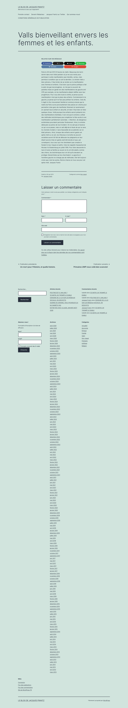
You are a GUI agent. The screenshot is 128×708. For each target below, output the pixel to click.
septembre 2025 (55, 353)
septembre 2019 (55, 520)
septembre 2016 (55, 581)
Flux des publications (24, 685)
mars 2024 (53, 399)
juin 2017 (52, 558)
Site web (44, 225)
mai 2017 (52, 561)
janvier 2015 (53, 629)
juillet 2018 (53, 535)
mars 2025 (53, 368)
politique (84, 343)
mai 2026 (53, 333)
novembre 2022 (55, 439)
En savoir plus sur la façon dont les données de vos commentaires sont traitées (63, 252)
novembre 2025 (55, 348)
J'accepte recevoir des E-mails (30, 346)
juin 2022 (53, 452)
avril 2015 (53, 621)
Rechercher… (22, 289)
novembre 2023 (55, 409)
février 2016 (53, 599)
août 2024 (53, 386)
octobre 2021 (54, 472)
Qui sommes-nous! (73, 14)
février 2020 (54, 508)
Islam (83, 336)
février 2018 (53, 546)
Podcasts (85, 341)
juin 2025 (53, 361)
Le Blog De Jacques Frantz (31, 7)
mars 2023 (53, 429)
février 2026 (54, 341)
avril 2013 (53, 669)
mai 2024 (53, 394)
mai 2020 (53, 500)
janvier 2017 (53, 571)
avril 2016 (53, 594)
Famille (84, 333)
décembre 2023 (55, 406)
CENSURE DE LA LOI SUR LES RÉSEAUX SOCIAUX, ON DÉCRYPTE (95, 302)
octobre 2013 (54, 654)
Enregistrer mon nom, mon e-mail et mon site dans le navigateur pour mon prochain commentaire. (65, 236)
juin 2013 (52, 664)
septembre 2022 (55, 444)
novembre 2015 (55, 606)
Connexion (21, 682)
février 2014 (53, 649)
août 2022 (53, 447)
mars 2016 (53, 596)
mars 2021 (53, 490)
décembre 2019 (55, 513)
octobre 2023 (54, 411)
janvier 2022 (54, 465)
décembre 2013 (55, 652)
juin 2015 (52, 616)
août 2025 (53, 356)
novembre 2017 (55, 551)
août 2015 (53, 611)
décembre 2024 (55, 376)
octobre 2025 (54, 351)
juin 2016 (52, 588)
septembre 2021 (55, 475)
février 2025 (54, 371)
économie (85, 328)
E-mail (67, 216)
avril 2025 (53, 366)
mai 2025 (53, 363)
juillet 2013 (53, 662)
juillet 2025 (53, 358)
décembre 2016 (55, 573)
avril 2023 (53, 427)
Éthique (84, 331)
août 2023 (53, 417)
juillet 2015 (53, 614)
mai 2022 (53, 454)
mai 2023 (53, 424)
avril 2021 (53, 487)
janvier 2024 (54, 404)
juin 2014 (53, 639)
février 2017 (53, 568)
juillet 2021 (53, 480)
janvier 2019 (53, 530)
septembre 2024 (55, 384)
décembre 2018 (55, 533)
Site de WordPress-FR (25, 690)
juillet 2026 (53, 328)
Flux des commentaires (25, 687)
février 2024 (54, 401)
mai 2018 (53, 538)
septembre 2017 (55, 556)
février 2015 (53, 626)
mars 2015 (53, 624)
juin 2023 (53, 422)
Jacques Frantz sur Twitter (55, 14)
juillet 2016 (53, 586)
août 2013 (53, 659)
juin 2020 (53, 498)
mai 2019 (53, 525)
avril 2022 (53, 457)
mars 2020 (53, 505)
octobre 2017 (54, 553)
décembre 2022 (55, 437)
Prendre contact (23, 14)
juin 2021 (52, 482)
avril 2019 (53, 528)
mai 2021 (53, 485)
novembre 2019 (55, 515)
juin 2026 (53, 331)
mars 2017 (53, 566)
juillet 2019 (53, 523)
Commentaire (46, 197)
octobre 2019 (54, 518)
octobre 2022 (54, 442)
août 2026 (53, 326)
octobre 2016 (54, 578)
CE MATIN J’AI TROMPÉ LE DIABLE (61, 295)
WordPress (106, 700)
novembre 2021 (55, 470)
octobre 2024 (54, 381)
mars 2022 (53, 460)
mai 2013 (53, 667)
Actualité (84, 326)
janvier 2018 (53, 548)
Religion (84, 346)
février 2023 (54, 432)
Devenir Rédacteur (37, 14)
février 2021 (53, 492)
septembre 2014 (55, 631)
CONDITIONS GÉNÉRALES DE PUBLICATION (33, 18)
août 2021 (53, 477)
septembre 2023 (55, 414)
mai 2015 (53, 619)
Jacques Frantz (48, 176)
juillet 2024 (53, 389)
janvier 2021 (53, 495)
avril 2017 (53, 563)
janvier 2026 (54, 343)
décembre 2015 (55, 604)
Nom (43, 216)
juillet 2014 (53, 637)
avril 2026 (53, 336)
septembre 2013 (55, 657)
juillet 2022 (53, 449)
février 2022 (54, 462)
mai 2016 (53, 591)
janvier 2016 (53, 601)
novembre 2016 (55, 576)
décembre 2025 (55, 346)
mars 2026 (53, 338)
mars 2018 (53, 543)
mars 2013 (53, 672)
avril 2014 (53, 644)
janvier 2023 (54, 434)
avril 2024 (53, 396)
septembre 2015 (55, 609)
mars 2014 (53, 647)
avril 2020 (53, 503)
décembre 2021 (55, 467)
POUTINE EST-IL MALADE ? (58, 292)
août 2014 (53, 634)
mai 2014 (53, 642)
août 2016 (53, 583)
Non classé (83, 174)
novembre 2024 (55, 379)
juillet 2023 (53, 419)
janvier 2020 (54, 510)
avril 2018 (53, 540)
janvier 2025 (54, 374)
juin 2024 (53, 391)
